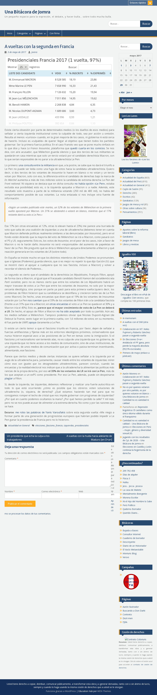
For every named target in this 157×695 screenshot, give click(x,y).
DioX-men (128, 618)
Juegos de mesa (131, 240)
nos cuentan (35, 300)
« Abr (122, 92)
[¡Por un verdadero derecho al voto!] (131, 589)
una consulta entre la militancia (36, 165)
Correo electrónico (52, 491)
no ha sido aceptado (68, 311)
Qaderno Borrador (132, 509)
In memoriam (129, 318)
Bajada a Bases (130, 530)
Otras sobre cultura (132, 208)
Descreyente (129, 541)
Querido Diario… (131, 512)
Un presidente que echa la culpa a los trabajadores (28, 437)
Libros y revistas (131, 244)
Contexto (127, 614)
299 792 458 (129, 470)
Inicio (9, 33)
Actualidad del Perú (132, 181)
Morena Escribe (130, 497)
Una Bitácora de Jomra (27, 12)
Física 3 (126, 478)
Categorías (22, 33)
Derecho (127, 192)
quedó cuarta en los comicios (87, 148)
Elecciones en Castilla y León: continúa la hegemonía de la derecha (137, 450)
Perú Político (129, 505)
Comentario (11, 458)
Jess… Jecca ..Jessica (132, 486)
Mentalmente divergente (135, 493)
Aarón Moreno (130, 373)
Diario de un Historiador (134, 545)
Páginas (39, 33)
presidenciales (82, 425)
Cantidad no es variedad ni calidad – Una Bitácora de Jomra (136, 423)
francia (59, 425)
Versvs (126, 557)
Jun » (129, 92)
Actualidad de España (133, 177)
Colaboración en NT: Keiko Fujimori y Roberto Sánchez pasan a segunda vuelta (136, 332)
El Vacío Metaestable (133, 549)
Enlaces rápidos (138, 2)
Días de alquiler (130, 474)
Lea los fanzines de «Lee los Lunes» (136, 161)
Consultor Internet (132, 534)
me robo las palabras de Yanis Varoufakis (40, 412)
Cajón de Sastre (130, 189)
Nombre (10, 491)
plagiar (9, 378)
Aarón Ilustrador (131, 606)
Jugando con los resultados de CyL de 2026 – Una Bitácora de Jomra (136, 440)
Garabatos (128, 200)
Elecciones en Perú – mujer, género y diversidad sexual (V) (137, 430)
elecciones (40, 425)
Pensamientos (130, 212)
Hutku (125, 482)
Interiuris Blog (129, 553)
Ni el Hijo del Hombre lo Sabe (137, 501)
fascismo (50, 425)
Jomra (34, 52)
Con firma (54, 33)
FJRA (125, 622)
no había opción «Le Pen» (90, 183)
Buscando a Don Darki (134, 610)
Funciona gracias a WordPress (61, 691)
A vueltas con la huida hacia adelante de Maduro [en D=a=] (89, 437)
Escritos (126, 196)
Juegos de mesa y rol (133, 204)
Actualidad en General (19, 425)
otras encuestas (59, 304)
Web (81, 491)
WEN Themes (104, 691)
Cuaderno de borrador (134, 538)
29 (121, 85)
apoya (32, 322)
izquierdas (69, 425)
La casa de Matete (132, 489)
